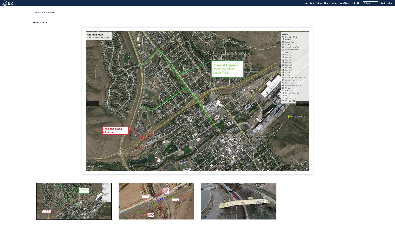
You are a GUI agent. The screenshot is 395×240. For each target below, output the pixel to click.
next (298, 103)
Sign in (383, 3)
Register (389, 3)
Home (37, 12)
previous (92, 103)
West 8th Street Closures (47, 12)
